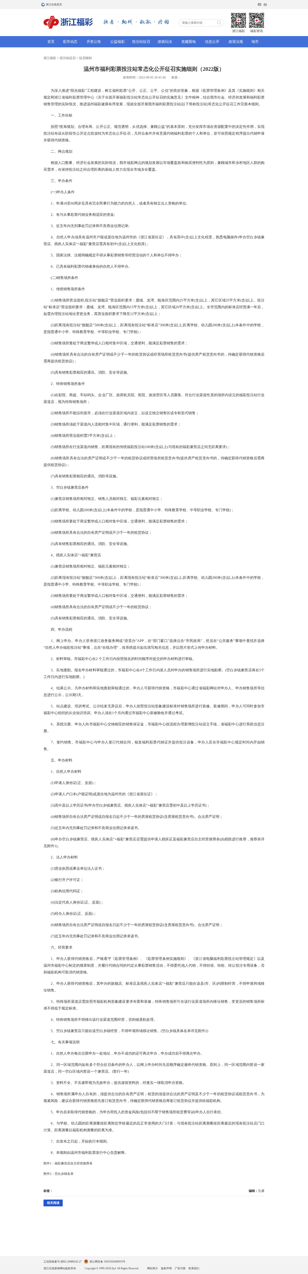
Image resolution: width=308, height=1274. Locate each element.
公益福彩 (117, 42)
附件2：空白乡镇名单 (59, 1173)
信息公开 (212, 42)
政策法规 (236, 42)
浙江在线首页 (43, 4)
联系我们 (193, 1268)
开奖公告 (94, 42)
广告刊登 (180, 1268)
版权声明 (166, 1268)
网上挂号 (265, 4)
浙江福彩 (50, 58)
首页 (51, 42)
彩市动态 (70, 42)
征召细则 (85, 58)
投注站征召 (141, 42)
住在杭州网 (259, 4)
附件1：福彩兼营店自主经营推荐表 (68, 1163)
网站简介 (152, 1268)
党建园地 (188, 42)
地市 (255, 42)
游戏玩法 (165, 42)
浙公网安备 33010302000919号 (107, 1261)
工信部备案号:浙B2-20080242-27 (63, 1261)
